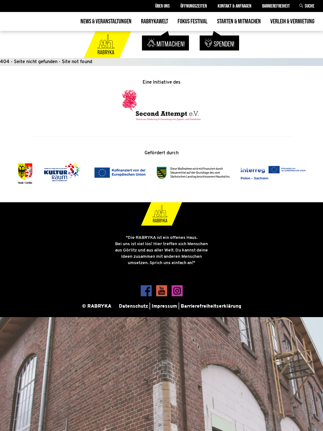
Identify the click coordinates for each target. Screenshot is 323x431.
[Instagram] (177, 295)
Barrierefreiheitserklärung (211, 306)
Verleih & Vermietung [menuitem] (292, 21)
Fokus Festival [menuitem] (193, 21)
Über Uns (162, 6)
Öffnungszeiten (193, 6)
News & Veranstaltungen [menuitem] (106, 21)
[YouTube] (162, 295)
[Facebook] (147, 295)
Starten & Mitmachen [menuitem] (239, 21)
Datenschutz (133, 306)
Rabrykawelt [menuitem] (154, 21)
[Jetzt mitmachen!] (166, 54)
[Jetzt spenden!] (219, 54)
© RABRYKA (96, 306)
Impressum (164, 306)
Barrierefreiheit (276, 6)
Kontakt (234, 6)
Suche (309, 6)
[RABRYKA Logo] (108, 54)
